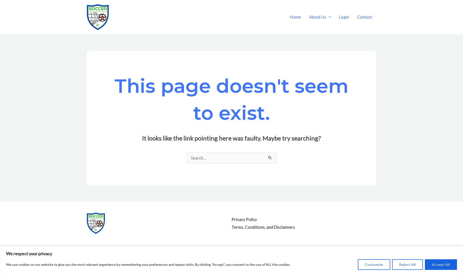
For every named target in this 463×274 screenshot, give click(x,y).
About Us (317, 17)
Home (295, 17)
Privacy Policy (244, 219)
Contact (364, 17)
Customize (374, 264)
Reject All (407, 264)
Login (344, 17)
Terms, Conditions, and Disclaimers (263, 227)
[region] (231, 260)
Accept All (441, 264)
